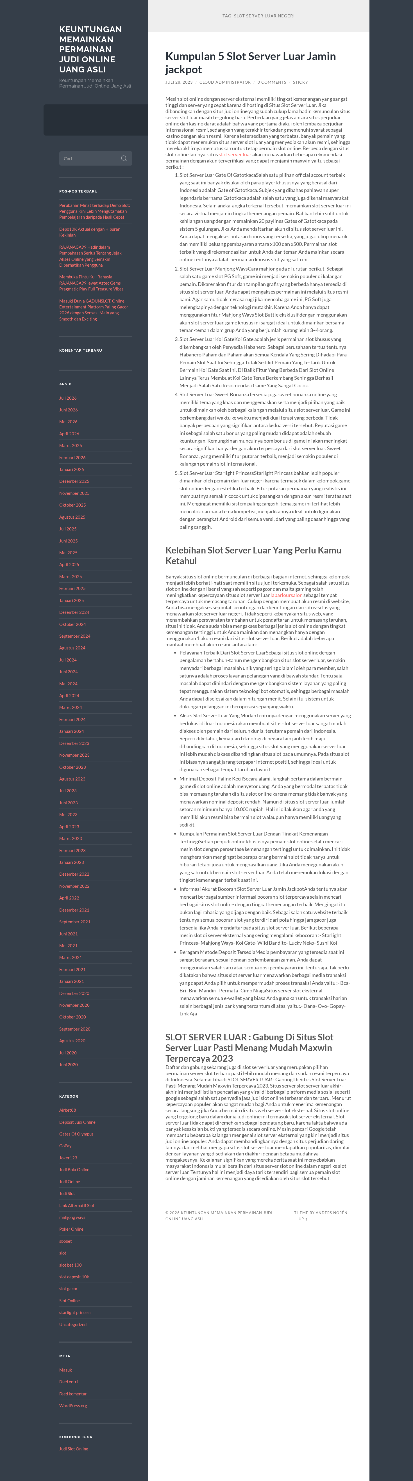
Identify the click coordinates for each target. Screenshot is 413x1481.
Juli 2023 (68, 790)
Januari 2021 (71, 981)
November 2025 (74, 493)
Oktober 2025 (72, 504)
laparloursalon (287, 595)
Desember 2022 (74, 873)
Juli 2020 (68, 1052)
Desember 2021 (74, 909)
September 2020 (74, 1028)
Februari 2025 (72, 588)
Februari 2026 (72, 457)
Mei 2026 (68, 421)
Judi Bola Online (74, 1169)
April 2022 (69, 897)
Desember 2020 (74, 993)
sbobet (65, 1241)
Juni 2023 (68, 802)
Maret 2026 (70, 445)
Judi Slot (67, 1193)
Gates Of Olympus (76, 1133)
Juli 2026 (68, 397)
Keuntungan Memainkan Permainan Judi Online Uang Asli (90, 49)
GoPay (65, 1145)
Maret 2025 (70, 576)
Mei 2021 (68, 945)
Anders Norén (332, 1212)
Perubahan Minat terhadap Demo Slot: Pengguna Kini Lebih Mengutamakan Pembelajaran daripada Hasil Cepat (94, 211)
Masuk (65, 1369)
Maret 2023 (70, 838)
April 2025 (69, 564)
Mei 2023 (68, 814)
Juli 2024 (68, 659)
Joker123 (68, 1157)
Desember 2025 (74, 481)
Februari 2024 (72, 719)
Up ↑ (303, 1219)
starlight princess (75, 1312)
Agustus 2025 (72, 516)
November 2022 (74, 886)
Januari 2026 (71, 469)
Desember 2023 (74, 743)
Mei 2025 (68, 552)
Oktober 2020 (72, 1016)
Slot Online (69, 1300)
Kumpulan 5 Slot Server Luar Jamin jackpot (250, 62)
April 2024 (69, 695)
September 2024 (74, 635)
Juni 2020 (68, 1064)
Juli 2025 (68, 528)
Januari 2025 (71, 600)
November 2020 (74, 1005)
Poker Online (71, 1229)
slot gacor (68, 1288)
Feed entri (68, 1381)
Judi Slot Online (73, 1448)
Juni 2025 (68, 540)
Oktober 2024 (72, 624)
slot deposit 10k (74, 1276)
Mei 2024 (68, 683)
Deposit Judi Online (77, 1122)
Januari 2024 (71, 731)
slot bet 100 (70, 1264)
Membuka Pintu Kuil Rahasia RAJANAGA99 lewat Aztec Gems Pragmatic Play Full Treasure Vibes (91, 282)
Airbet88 (67, 1110)
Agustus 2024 (72, 647)
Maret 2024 (70, 707)
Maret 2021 (70, 957)
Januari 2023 (71, 862)
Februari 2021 (72, 969)
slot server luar (235, 154)
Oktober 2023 (72, 767)
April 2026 (69, 433)
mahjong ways (72, 1217)
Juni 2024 (68, 671)
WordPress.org (73, 1405)
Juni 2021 (68, 933)
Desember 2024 (74, 612)
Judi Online (69, 1181)
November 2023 (74, 754)
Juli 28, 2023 (179, 82)
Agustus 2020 (72, 1040)
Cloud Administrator (225, 82)
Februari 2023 (72, 850)
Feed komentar (73, 1393)
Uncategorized (73, 1324)
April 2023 (69, 826)
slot (62, 1252)
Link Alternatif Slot (76, 1205)
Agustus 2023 (72, 778)
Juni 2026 (68, 409)
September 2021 (74, 921)
